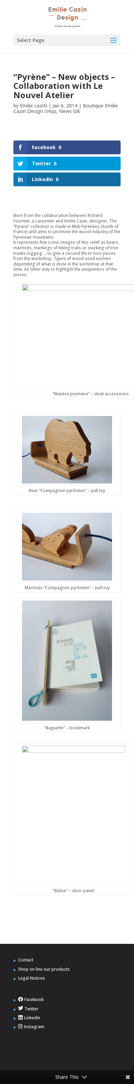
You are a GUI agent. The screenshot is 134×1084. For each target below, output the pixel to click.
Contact (25, 960)
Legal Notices (31, 978)
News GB (69, 111)
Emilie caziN (33, 105)
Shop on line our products (44, 969)
